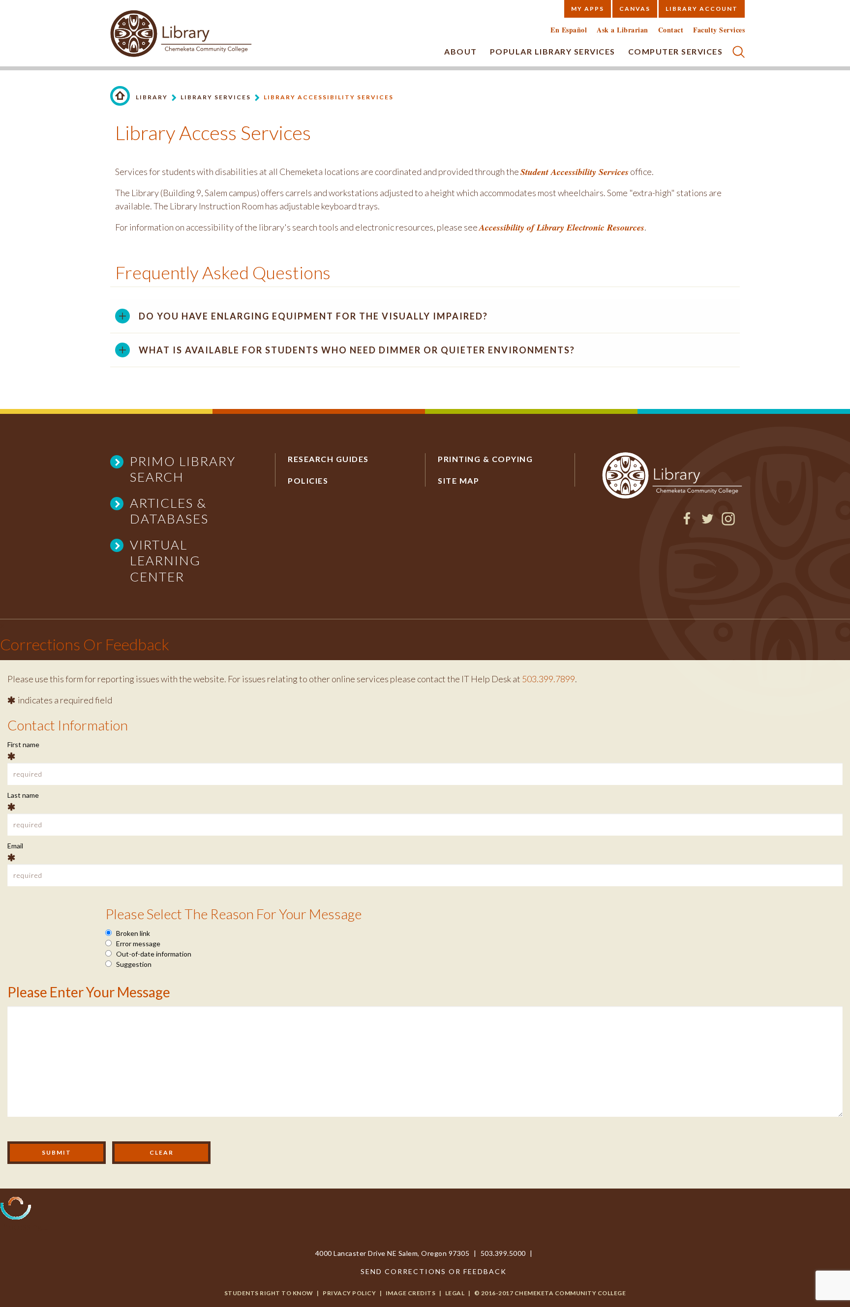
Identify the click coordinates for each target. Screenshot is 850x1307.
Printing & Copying (485, 459)
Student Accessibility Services (574, 172)
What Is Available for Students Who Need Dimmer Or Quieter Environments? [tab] (357, 350)
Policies (308, 480)
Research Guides (328, 459)
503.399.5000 (503, 1253)
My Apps (587, 8)
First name (23, 744)
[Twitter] (707, 522)
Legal (455, 1293)
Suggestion (133, 964)
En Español (568, 30)
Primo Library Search (183, 469)
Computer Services (675, 51)
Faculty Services (719, 30)
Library (152, 97)
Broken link (132, 933)
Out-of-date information (153, 954)
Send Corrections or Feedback (434, 1271)
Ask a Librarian (622, 30)
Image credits (411, 1293)
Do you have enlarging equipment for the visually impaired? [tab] (313, 316)
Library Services (216, 97)
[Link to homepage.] (120, 95)
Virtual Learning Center (165, 560)
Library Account (702, 8)
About (460, 51)
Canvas (634, 8)
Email (15, 846)
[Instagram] (728, 522)
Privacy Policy (349, 1293)
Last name (23, 795)
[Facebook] (687, 522)
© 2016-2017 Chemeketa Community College (550, 1293)
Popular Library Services (552, 51)
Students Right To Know (268, 1293)
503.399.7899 (548, 678)
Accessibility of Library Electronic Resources (561, 227)
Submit (56, 1152)
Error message (137, 943)
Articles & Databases (169, 511)
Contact (671, 30)
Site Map (458, 480)
